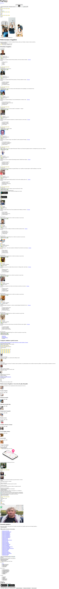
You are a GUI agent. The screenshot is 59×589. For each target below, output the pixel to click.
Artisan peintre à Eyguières (11, 342)
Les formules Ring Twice (6, 570)
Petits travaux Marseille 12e (6, 536)
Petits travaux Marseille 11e (6, 537)
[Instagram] (4, 582)
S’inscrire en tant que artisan (4, 6)
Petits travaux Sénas (5, 539)
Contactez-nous (5, 572)
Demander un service (12, 6)
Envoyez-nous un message (4, 559)
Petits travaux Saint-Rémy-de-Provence (8, 548)
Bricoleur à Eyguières (3, 342)
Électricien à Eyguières (18, 342)
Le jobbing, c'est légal (5, 571)
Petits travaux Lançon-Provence (6, 553)
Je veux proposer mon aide (11, 587)
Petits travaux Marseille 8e (6, 533)
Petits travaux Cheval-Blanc (6, 544)
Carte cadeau (4, 566)
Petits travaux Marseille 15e (6, 534)
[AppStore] (3, 197)
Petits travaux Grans (5, 541)
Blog (3, 563)
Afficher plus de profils (4, 334)
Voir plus (29, 59)
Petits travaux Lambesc (5, 554)
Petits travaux (4, 336)
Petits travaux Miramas (5, 543)
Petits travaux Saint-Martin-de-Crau (7, 546)
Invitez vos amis (5, 565)
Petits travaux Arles (5, 538)
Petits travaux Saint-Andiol (6, 547)
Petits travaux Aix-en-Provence (6, 531)
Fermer (12, 556)
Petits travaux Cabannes (5, 551)
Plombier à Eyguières (25, 342)
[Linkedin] (2, 582)
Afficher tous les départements (5, 556)
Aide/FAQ (4, 573)
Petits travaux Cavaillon (5, 549)
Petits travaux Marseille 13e (6, 532)
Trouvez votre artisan (3, 447)
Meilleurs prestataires (5, 564)
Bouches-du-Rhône (5, 337)
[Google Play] (4, 193)
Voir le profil (4, 69)
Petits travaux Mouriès (5, 542)
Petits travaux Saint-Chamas (6, 552)
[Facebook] (1, 582)
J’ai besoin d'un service (4, 587)
